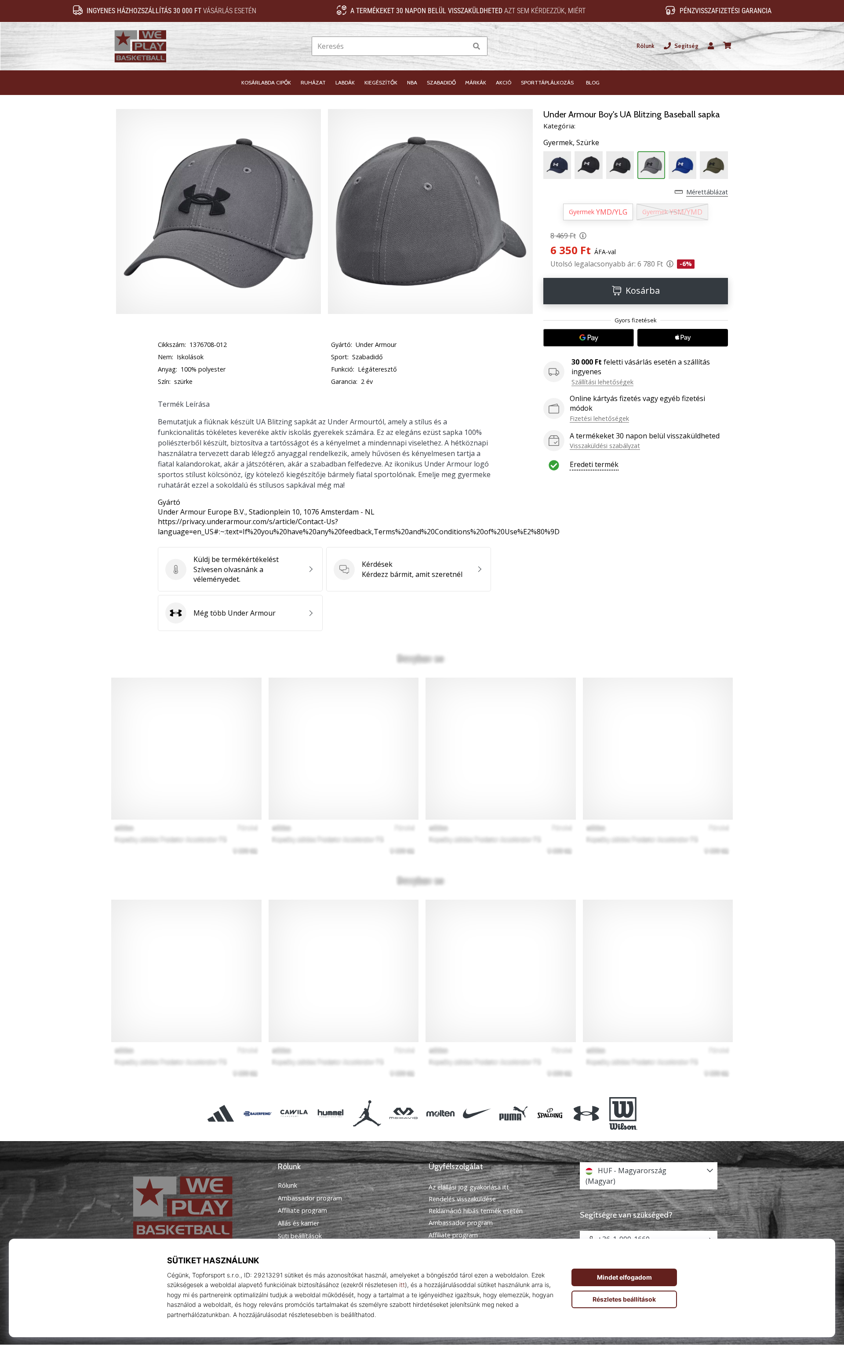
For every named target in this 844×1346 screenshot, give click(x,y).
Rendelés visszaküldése (462, 1199)
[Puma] (513, 1113)
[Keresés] (476, 46)
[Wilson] (623, 1113)
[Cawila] (294, 1113)
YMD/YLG (598, 212)
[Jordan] (367, 1113)
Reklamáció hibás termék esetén (476, 1211)
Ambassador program (310, 1198)
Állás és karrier (298, 1223)
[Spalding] (550, 1113)
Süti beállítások (300, 1236)
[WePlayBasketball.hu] (196, 1207)
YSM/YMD (672, 212)
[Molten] (440, 1113)
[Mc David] (404, 1113)
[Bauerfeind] (257, 1113)
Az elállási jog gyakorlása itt (469, 1187)
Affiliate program (302, 1210)
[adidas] (221, 1113)
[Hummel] (330, 1113)
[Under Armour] (586, 1113)
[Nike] (476, 1113)
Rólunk (646, 46)
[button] (460, 46)
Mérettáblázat (707, 192)
